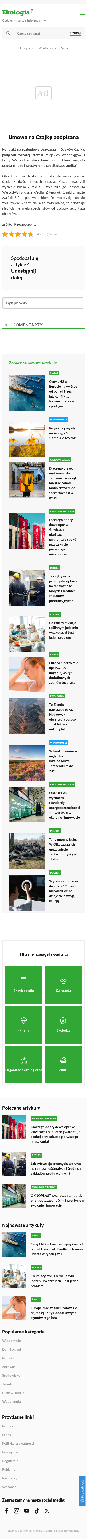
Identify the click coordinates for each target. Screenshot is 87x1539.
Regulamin (10, 1461)
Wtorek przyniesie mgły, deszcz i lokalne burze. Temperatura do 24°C (63, 761)
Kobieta (8, 1358)
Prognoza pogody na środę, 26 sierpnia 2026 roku (63, 433)
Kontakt (8, 1426)
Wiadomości (47, 48)
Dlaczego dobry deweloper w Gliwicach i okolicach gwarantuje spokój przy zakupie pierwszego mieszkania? (63, 537)
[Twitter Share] (65, 260)
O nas (6, 1435)
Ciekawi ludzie (13, 1393)
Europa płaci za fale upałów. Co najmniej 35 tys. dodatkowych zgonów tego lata (63, 672)
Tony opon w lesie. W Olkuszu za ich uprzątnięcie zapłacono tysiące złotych (63, 849)
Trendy (7, 1384)
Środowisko (11, 1375)
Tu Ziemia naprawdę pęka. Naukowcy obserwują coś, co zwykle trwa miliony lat (62, 717)
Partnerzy (9, 1478)
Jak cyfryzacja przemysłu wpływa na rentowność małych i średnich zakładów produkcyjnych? (63, 588)
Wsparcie (9, 1487)
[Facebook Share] (53, 260)
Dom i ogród (11, 1349)
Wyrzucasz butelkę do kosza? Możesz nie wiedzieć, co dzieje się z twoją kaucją (63, 891)
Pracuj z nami (12, 1452)
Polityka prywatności (18, 1443)
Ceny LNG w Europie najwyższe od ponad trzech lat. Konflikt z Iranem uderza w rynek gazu (63, 393)
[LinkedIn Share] (53, 273)
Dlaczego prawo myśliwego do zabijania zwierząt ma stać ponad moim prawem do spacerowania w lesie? (62, 483)
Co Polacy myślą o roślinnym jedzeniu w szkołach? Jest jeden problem (63, 630)
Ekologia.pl (25, 48)
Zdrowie (8, 1367)
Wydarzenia (11, 1401)
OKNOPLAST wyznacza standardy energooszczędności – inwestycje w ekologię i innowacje (64, 805)
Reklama (8, 1469)
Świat (65, 48)
